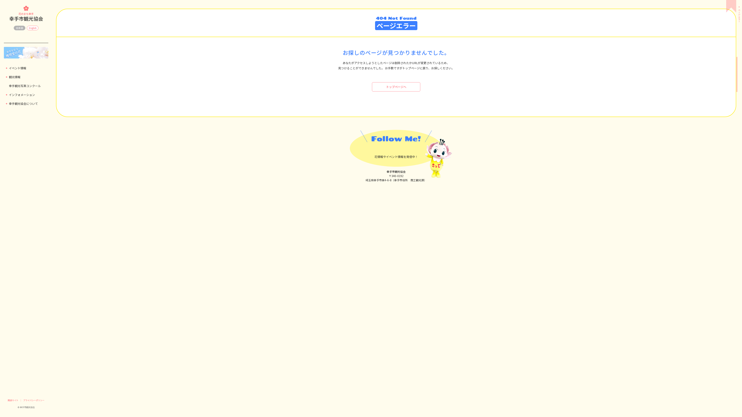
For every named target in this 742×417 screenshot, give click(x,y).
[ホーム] (739, 4)
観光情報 (14, 77)
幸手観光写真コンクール (25, 86)
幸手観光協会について (23, 104)
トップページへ (396, 87)
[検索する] (6, 40)
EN (32, 28)
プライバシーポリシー (33, 400)
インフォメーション (22, 95)
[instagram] (403, 148)
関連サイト (13, 400)
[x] (389, 148)
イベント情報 (17, 68)
